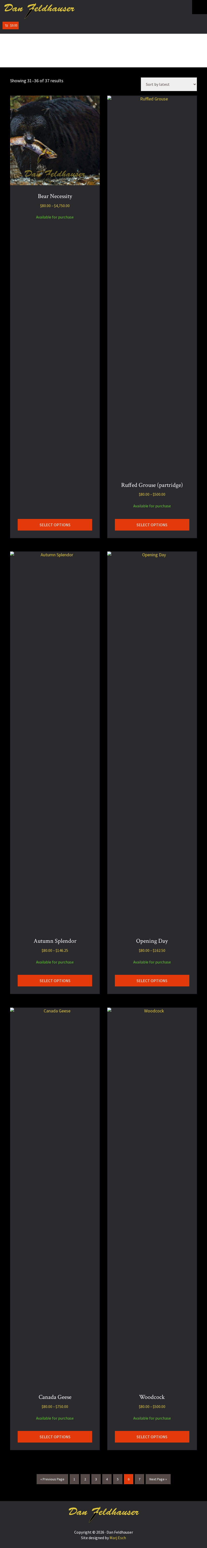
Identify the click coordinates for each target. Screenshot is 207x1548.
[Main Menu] (199, 7)
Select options (55, 524)
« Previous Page (52, 1479)
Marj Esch (118, 1537)
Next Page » (158, 1479)
